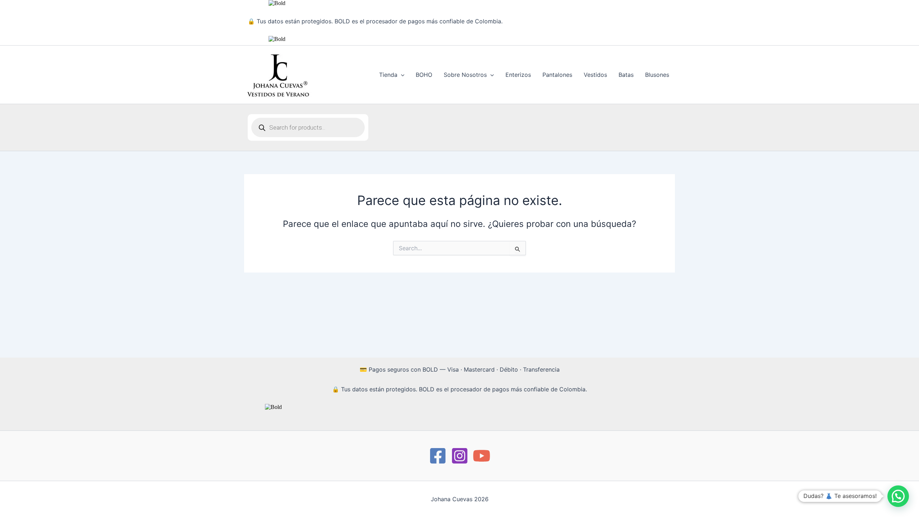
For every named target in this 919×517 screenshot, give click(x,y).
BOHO (424, 74)
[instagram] (459, 456)
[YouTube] (481, 456)
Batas (626, 74)
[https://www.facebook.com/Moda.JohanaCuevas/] (438, 456)
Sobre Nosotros (465, 74)
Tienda (388, 74)
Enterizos (518, 74)
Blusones (657, 74)
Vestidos (595, 74)
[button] (401, 74)
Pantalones (557, 74)
